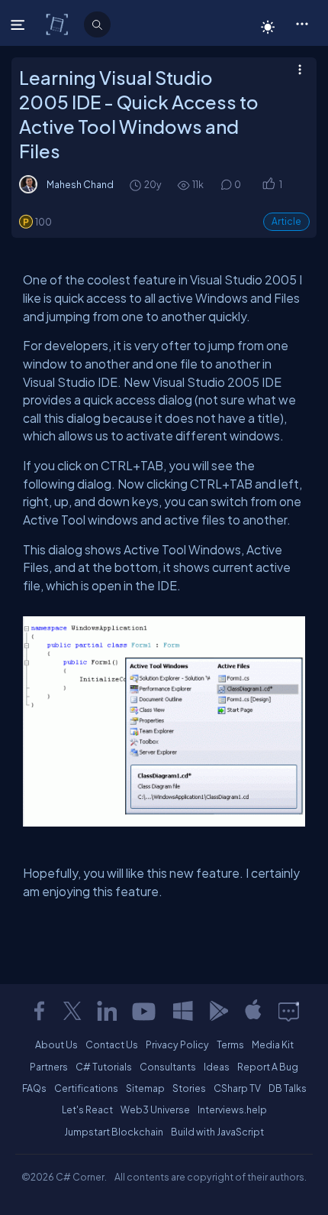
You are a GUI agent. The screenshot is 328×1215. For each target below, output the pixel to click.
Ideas (217, 1067)
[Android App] (218, 1010)
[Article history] (136, 184)
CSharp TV (237, 1088)
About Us (56, 1044)
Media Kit (273, 1044)
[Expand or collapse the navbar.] (19, 24)
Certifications (86, 1088)
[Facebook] (39, 1010)
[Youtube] (145, 1010)
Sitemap (145, 1088)
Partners (49, 1067)
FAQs (34, 1088)
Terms (230, 1044)
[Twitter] (72, 1010)
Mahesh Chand (80, 184)
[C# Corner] (58, 23)
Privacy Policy (177, 1044)
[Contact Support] (288, 1010)
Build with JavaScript (217, 1132)
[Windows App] (183, 1010)
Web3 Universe (155, 1109)
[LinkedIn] (107, 1010)
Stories (189, 1088)
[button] (302, 22)
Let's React (87, 1109)
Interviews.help (232, 1109)
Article (286, 221)
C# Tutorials (104, 1067)
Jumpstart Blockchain (113, 1132)
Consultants (168, 1067)
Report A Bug (267, 1067)
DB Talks (288, 1088)
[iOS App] (253, 1010)
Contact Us (111, 1044)
